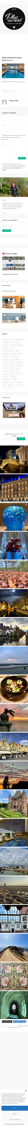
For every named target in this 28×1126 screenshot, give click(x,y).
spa (12, 382)
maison (17, 368)
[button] (26, 1091)
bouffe (17, 351)
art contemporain (19, 339)
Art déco (6, 342)
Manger (6, 370)
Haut (14, 1029)
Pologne (13, 376)
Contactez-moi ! (6, 397)
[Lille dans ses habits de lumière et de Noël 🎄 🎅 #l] (14, 488)
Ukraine (10, 385)
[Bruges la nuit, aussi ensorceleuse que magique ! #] (14, 459)
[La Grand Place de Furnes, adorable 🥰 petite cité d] (14, 747)
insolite (19, 365)
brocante (6, 353)
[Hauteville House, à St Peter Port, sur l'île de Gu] (14, 919)
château (6, 356)
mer (12, 370)
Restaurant (7, 379)
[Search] (26, 2)
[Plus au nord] (14, 18)
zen (10, 387)
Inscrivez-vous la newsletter (14, 435)
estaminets (6, 359)
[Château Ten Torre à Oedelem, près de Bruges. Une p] (14, 804)
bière (12, 348)
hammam (19, 362)
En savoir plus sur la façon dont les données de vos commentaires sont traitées (13, 168)
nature (5, 373)
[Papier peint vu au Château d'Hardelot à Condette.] (14, 976)
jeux (11, 368)
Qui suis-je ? (5, 213)
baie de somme (15, 342)
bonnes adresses (8, 351)
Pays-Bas (6, 376)
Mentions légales (21, 1025)
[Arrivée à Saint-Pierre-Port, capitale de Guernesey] (14, 861)
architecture (7, 339)
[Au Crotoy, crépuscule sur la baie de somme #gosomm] (14, 660)
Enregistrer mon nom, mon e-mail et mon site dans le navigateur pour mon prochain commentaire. (13, 137)
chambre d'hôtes (16, 353)
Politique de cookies (8, 1124)
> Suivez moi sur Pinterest (10, 274)
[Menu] (1, 2)
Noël (19, 373)
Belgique (20, 345)
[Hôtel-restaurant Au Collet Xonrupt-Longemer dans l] (14, 689)
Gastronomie (15, 359)
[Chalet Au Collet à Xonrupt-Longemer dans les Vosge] (14, 833)
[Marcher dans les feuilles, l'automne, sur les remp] (14, 574)
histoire (6, 365)
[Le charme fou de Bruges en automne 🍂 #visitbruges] (14, 632)
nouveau (12, 373)
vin (16, 385)
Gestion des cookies (17, 1027)
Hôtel (12, 365)
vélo (5, 387)
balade (5, 345)
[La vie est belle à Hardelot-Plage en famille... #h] (14, 890)
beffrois (12, 345)
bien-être (6, 348)
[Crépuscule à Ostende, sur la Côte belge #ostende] (14, 718)
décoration (14, 356)
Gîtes (13, 362)
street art (19, 382)
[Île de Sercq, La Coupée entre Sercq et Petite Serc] (14, 948)
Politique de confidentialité (18, 1124)
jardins (5, 368)
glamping (6, 362)
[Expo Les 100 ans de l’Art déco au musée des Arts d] (14, 517)
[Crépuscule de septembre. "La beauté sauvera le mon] (14, 775)
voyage (22, 385)
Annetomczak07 (13, 101)
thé (4, 385)
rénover (15, 379)
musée (17, 370)
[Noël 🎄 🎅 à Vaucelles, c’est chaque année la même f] (14, 546)
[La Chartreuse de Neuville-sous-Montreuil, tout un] (14, 1005)
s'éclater (6, 382)
